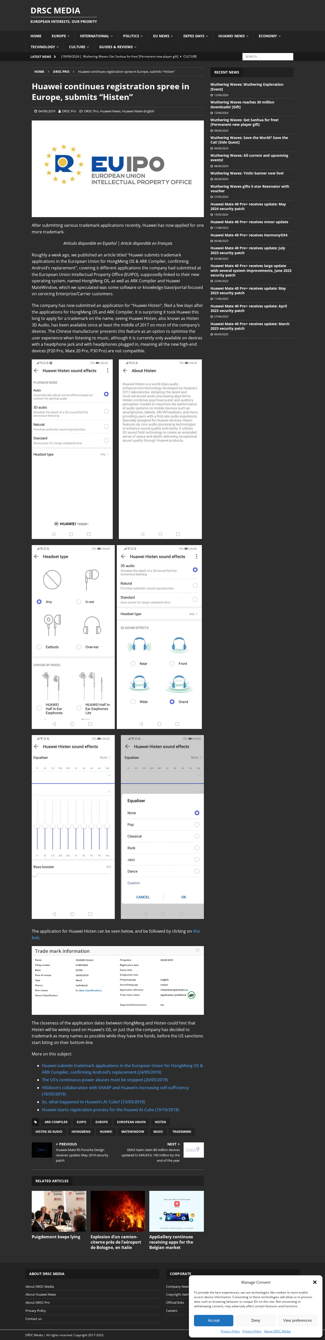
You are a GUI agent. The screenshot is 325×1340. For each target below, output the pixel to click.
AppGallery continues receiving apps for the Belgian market (171, 1242)
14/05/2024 (221, 214)
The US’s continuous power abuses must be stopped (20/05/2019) (105, 1080)
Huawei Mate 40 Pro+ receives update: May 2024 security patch (248, 206)
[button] (314, 1282)
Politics (131, 35)
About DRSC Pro (37, 1302)
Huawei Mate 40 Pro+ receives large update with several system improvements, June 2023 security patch (250, 270)
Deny (255, 1320)
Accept (214, 1320)
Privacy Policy (230, 1331)
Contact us (33, 1318)
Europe (59, 35)
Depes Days (193, 35)
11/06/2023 (221, 299)
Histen (160, 1122)
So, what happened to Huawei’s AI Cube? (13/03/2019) (93, 1102)
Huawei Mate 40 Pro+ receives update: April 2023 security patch (248, 308)
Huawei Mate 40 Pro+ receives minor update (249, 221)
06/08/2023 (221, 241)
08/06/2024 (221, 166)
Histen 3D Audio (49, 1131)
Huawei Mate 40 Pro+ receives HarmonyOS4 (248, 235)
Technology (43, 46)
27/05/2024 (221, 197)
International (94, 35)
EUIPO (81, 1122)
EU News (161, 35)
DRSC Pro (69, 111)
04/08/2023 (221, 258)
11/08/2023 (221, 228)
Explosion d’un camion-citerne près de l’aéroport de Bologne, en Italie (116, 1242)
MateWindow (132, 1131)
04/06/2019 (46, 111)
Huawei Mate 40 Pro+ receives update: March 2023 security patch (249, 326)
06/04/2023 (221, 334)
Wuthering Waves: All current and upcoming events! (249, 157)
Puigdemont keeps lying (56, 1237)
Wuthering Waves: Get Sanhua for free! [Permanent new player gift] (244, 122)
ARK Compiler (56, 1122)
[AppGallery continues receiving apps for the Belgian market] (176, 1211)
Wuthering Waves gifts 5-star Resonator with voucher (249, 188)
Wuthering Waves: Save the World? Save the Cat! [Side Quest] (249, 140)
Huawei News (231, 35)
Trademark (181, 1131)
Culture (77, 46)
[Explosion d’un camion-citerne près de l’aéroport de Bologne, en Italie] (118, 1211)
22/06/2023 (221, 281)
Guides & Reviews (116, 46)
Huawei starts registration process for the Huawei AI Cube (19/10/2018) (110, 1109)
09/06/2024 (221, 130)
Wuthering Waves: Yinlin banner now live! (247, 173)
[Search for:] (267, 56)
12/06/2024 (221, 95)
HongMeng (81, 1131)
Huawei (106, 1131)
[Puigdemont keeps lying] (59, 1211)
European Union (131, 1122)
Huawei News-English (138, 111)
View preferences (297, 1320)
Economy (268, 35)
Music (158, 1131)
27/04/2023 (221, 316)
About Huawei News (40, 1294)
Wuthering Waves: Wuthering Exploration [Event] (246, 86)
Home (35, 35)
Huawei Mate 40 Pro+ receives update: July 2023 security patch (247, 250)
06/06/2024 (221, 179)
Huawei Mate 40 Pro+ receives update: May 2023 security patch (248, 290)
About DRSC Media (277, 1331)
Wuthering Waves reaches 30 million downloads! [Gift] (242, 104)
